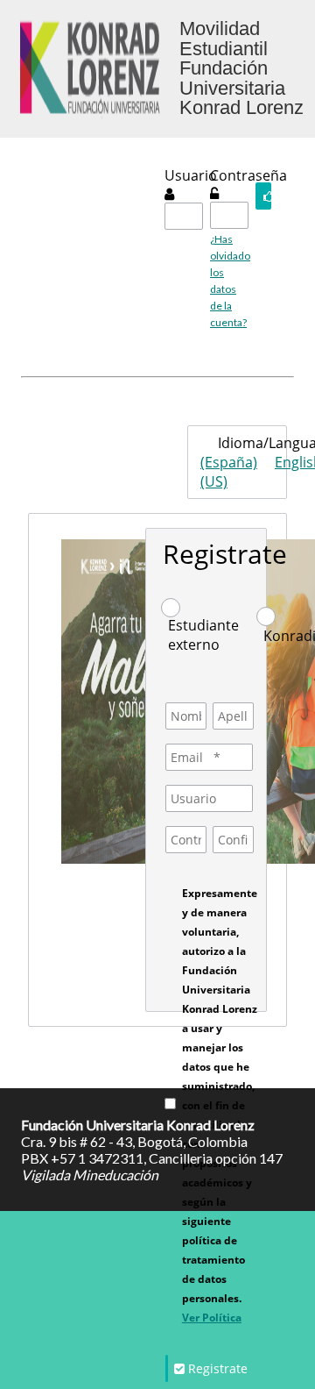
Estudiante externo (203, 635)
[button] (263, 196)
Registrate (225, 554)
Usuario (190, 175)
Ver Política (212, 1317)
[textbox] (183, 216)
